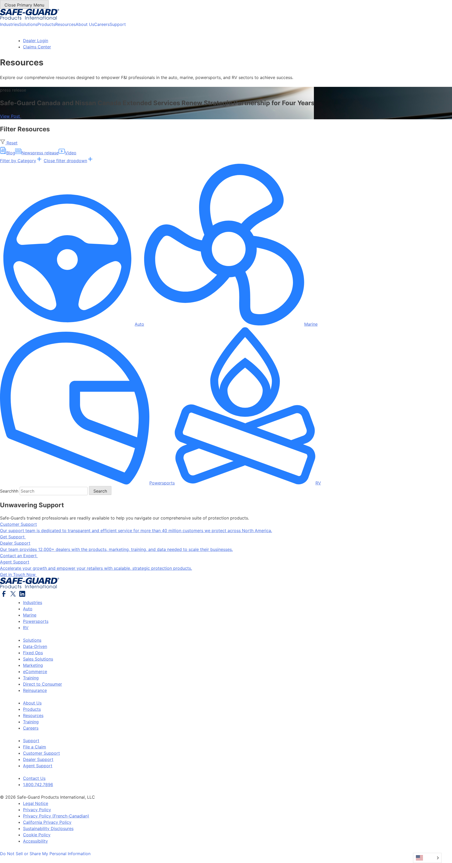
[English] (427, 858)
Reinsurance (35, 690)
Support (118, 24)
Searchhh (9, 491)
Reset (11, 142)
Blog (10, 152)
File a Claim (34, 746)
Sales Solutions (38, 659)
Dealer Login (35, 40)
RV (318, 483)
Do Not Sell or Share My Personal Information (45, 853)
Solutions (28, 24)
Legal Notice (35, 803)
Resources (65, 24)
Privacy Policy (37, 809)
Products (46, 24)
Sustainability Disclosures (48, 828)
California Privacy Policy (47, 822)
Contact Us (34, 778)
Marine (311, 324)
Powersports (162, 483)
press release (45, 152)
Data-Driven (35, 646)
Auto (139, 324)
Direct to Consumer (42, 684)
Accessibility (35, 841)
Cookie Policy (36, 834)
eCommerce (35, 671)
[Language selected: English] (427, 858)
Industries (9, 24)
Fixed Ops (33, 652)
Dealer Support (38, 759)
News (26, 152)
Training (31, 677)
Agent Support (37, 765)
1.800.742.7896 (38, 784)
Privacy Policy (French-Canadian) (56, 816)
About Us (85, 24)
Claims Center (37, 46)
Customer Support (41, 753)
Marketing (33, 665)
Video (70, 152)
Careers (102, 24)
